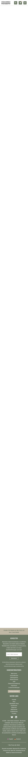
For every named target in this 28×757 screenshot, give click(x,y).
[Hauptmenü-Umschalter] (25, 2)
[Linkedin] (15, 717)
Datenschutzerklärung (14, 683)
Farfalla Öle (23, 748)
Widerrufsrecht (14, 679)
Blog (14, 701)
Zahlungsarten (14, 677)
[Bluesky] (12, 717)
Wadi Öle (13, 750)
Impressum (14, 685)
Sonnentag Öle (19, 750)
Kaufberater (14, 705)
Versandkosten (14, 675)
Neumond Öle (16, 748)
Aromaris (19, 752)
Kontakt (14, 699)
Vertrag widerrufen (14, 691)
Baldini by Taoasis (10, 752)
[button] (15, 2)
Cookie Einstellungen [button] (14, 687)
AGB (14, 681)
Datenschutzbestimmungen (10, 666)
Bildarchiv (14, 707)
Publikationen (14, 711)
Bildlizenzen (14, 709)
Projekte (14, 713)
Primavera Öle (6, 750)
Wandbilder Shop (14, 703)
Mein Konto (14, 673)
